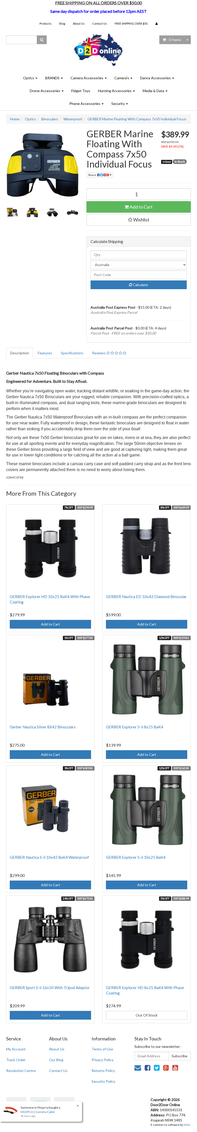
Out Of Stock (146, 1015)
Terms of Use (102, 1049)
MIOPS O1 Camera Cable (38, 1112)
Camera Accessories (87, 78)
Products (46, 23)
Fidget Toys (80, 91)
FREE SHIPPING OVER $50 (131, 23)
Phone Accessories (85, 103)
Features (45, 353)
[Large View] (12, 212)
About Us (79, 23)
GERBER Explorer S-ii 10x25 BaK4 (135, 857)
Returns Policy (103, 1070)
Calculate (140, 284)
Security (118, 103)
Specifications (72, 353)
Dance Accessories (156, 78)
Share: (92, 175)
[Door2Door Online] (99, 47)
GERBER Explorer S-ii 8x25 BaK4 (134, 727)
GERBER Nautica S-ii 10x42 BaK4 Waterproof (49, 857)
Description (19, 353)
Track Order (16, 1060)
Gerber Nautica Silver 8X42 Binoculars (43, 727)
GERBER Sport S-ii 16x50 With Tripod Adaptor (50, 987)
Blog (62, 23)
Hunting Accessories (115, 91)
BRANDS (52, 78)
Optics (29, 78)
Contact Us (99, 23)
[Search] (42, 39)
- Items (174, 39)
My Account (16, 1049)
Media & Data (154, 91)
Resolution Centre (21, 1070)
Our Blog (56, 1060)
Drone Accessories (45, 91)
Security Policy (103, 1081)
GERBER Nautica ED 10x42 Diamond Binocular (146, 596)
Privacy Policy (102, 1060)
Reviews (99, 353)
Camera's (122, 78)
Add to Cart (141, 207)
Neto (187, 1124)
